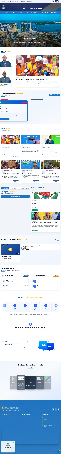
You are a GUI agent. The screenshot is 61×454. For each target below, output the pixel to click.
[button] (15, 345)
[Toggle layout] (13, 442)
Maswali (3, 1)
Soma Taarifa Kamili (6, 119)
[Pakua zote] (25, 281)
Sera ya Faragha (44, 448)
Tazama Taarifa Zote (55, 94)
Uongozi (16, 1)
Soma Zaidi (20, 84)
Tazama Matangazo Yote (15, 196)
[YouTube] (58, 409)
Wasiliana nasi (23, 1)
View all (58, 240)
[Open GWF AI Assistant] (58, 451)
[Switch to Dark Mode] (53, 1)
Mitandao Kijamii (10, 1)
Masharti (50, 448)
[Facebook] (56, 409)
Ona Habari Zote (56, 129)
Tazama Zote (26, 275)
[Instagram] (53, 409)
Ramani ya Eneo (56, 448)
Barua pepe (30, 1)
